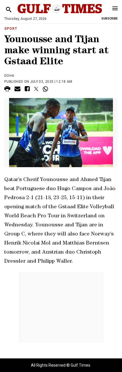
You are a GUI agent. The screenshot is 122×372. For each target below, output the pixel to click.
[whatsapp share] (46, 89)
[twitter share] (36, 89)
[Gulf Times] (59, 14)
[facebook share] (27, 89)
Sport (10, 29)
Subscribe (109, 18)
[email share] (17, 89)
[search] (8, 10)
